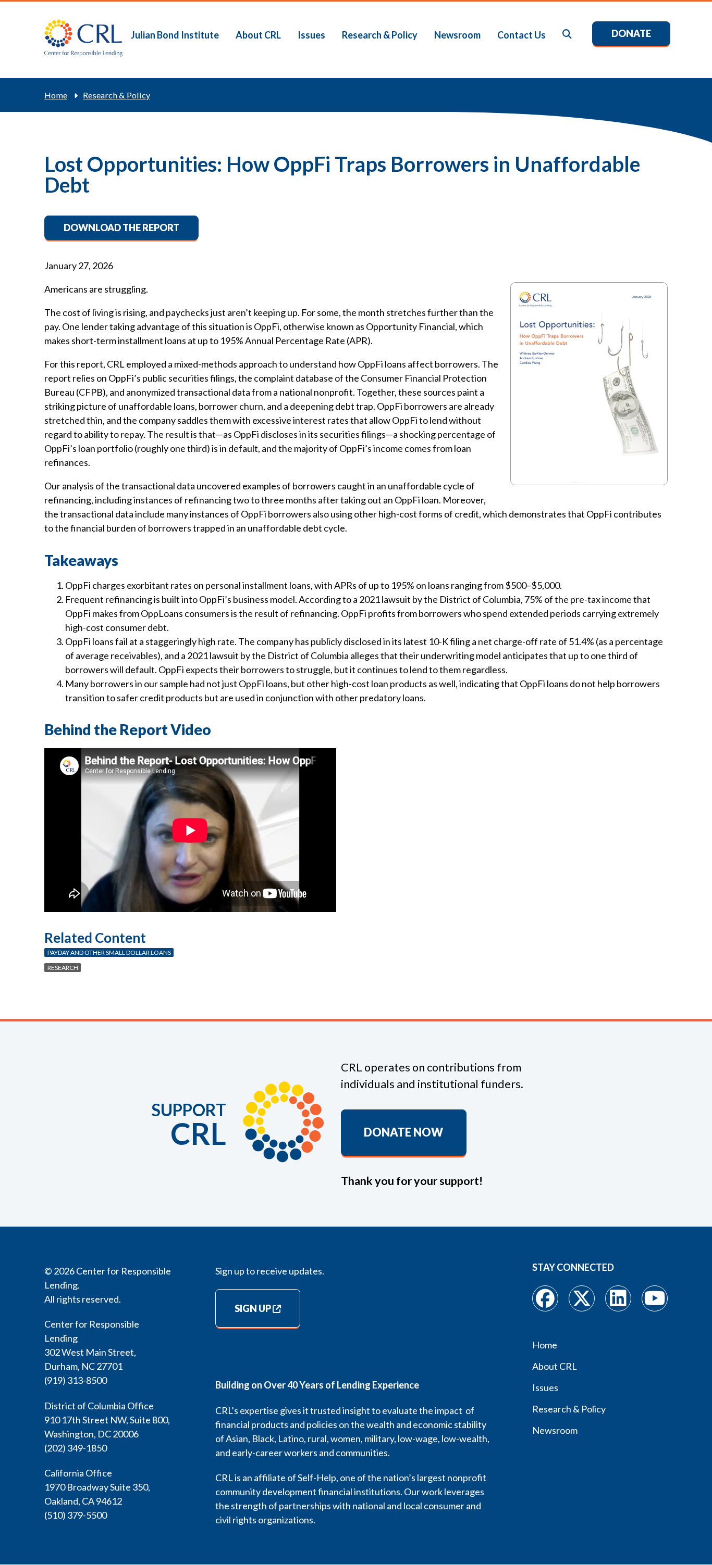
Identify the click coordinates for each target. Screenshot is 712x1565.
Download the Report (121, 227)
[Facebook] (545, 1298)
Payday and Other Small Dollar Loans (109, 952)
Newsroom (457, 35)
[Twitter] (582, 1298)
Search (567, 34)
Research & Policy (380, 35)
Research (62, 967)
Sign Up (253, 1308)
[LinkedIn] (618, 1298)
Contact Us (521, 35)
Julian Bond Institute (175, 35)
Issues (311, 35)
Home (55, 95)
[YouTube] (655, 1298)
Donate (631, 33)
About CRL (258, 35)
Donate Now (403, 1132)
